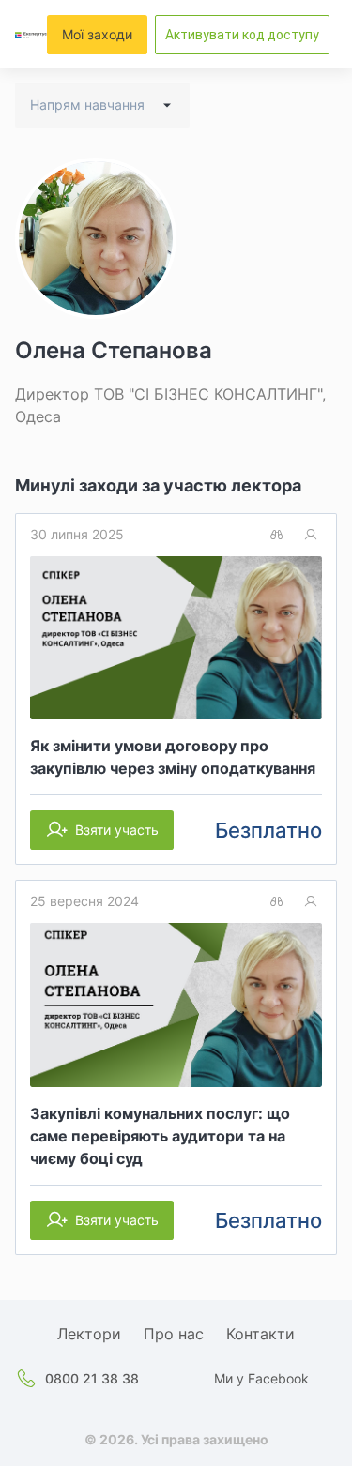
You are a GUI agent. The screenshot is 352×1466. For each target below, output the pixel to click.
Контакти (260, 1333)
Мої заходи (97, 34)
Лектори (89, 1333)
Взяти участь (117, 830)
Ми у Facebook (261, 1378)
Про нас (174, 1333)
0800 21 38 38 (92, 1378)
